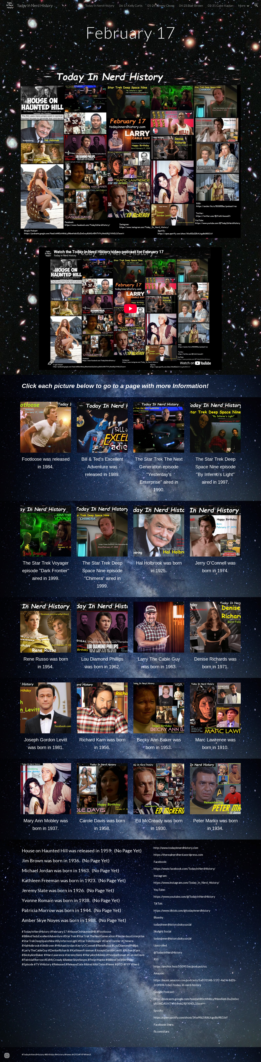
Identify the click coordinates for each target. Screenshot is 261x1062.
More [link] (242, 5)
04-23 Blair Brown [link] (191, 5)
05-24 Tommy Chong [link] (161, 5)
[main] (130, 32)
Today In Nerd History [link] (99, 5)
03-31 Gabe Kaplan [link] (220, 5)
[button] (256, 5)
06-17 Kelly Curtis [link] (131, 5)
